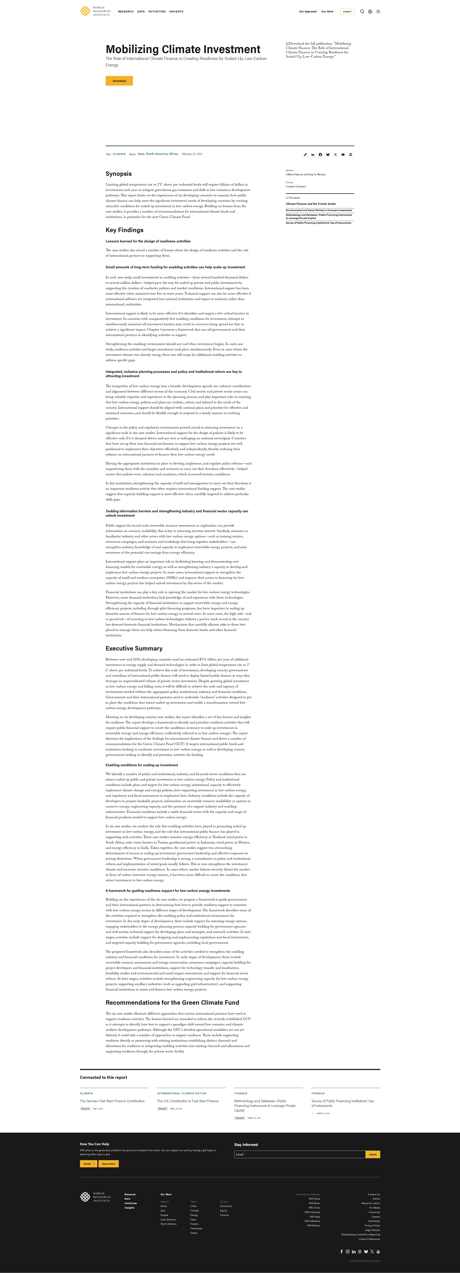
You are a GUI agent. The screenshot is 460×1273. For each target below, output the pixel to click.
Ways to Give (108, 1163)
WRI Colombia (312, 1212)
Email (239, 1154)
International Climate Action (181, 1093)
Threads (360, 1251)
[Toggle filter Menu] (370, 11)
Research (126, 11)
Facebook (341, 1251)
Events (376, 1198)
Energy (194, 1215)
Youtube (378, 1251)
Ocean (193, 1232)
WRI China (314, 1207)
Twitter (372, 1251)
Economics (226, 1206)
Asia (141, 153)
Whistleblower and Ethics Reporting (360, 1234)
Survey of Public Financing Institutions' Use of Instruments (318, 222)
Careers (376, 1216)
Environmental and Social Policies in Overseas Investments (319, 210)
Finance (240, 1093)
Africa (173, 153)
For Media (374, 1207)
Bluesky (366, 1251)
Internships (374, 1221)
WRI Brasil (314, 1203)
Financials (374, 1212)
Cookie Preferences (369, 1239)
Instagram (347, 1251)
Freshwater (196, 1228)
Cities (193, 1206)
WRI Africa (314, 1198)
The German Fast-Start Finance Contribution (112, 1100)
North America (157, 153)
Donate (347, 11)
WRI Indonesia (312, 1221)
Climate (119, 154)
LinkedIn (354, 1251)
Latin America (168, 1219)
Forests (194, 1223)
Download (119, 81)
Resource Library (371, 1203)
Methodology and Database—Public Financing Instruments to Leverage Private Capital (319, 216)
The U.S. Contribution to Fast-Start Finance (188, 1100)
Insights (176, 11)
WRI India (315, 1216)
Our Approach (308, 11)
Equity (223, 1210)
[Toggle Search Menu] (362, 11)
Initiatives (157, 11)
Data (141, 11)
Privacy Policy (372, 1225)
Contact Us (374, 1194)
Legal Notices (372, 1230)
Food (193, 1219)
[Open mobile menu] (378, 11)
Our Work (327, 11)
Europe (164, 1215)
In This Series (293, 197)
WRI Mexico (313, 1225)
